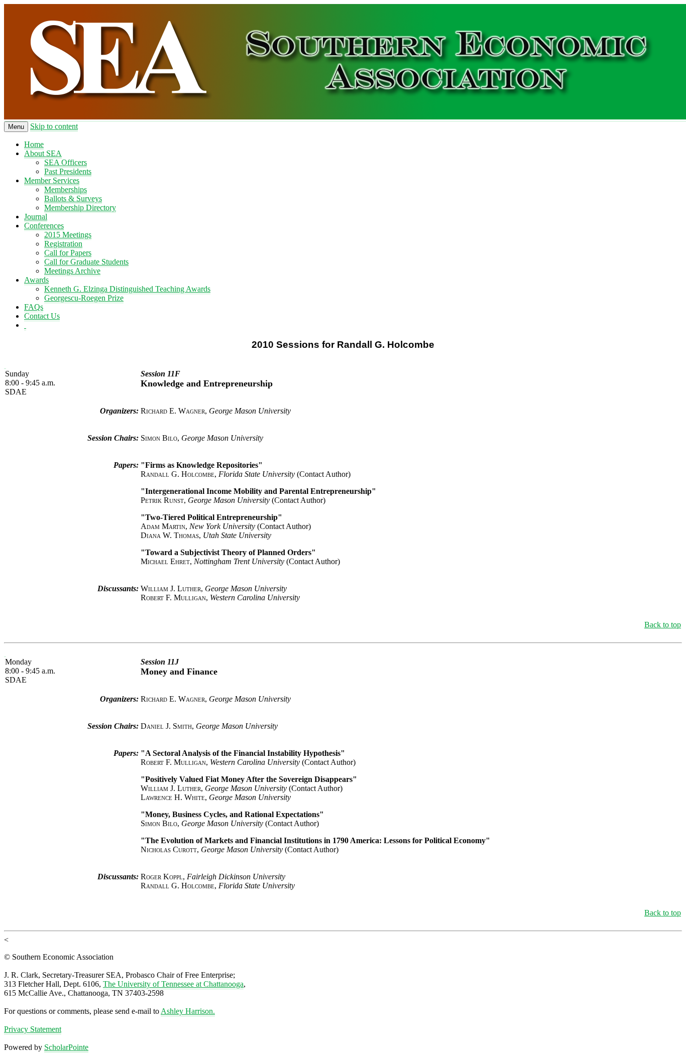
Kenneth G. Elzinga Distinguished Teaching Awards (127, 289)
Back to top (662, 624)
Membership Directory (80, 207)
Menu (16, 126)
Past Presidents (67, 171)
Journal (35, 216)
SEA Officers (65, 162)
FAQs (33, 307)
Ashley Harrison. (188, 1011)
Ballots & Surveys (73, 198)
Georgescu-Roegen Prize (84, 298)
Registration (63, 243)
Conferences (44, 225)
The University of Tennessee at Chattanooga (173, 984)
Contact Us (42, 316)
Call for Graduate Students (86, 261)
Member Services (51, 180)
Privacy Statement (32, 1029)
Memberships (65, 189)
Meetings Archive (72, 271)
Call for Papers (67, 252)
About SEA (43, 153)
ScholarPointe (66, 1047)
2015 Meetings (67, 234)
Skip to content (54, 126)
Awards (36, 280)
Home (34, 144)
